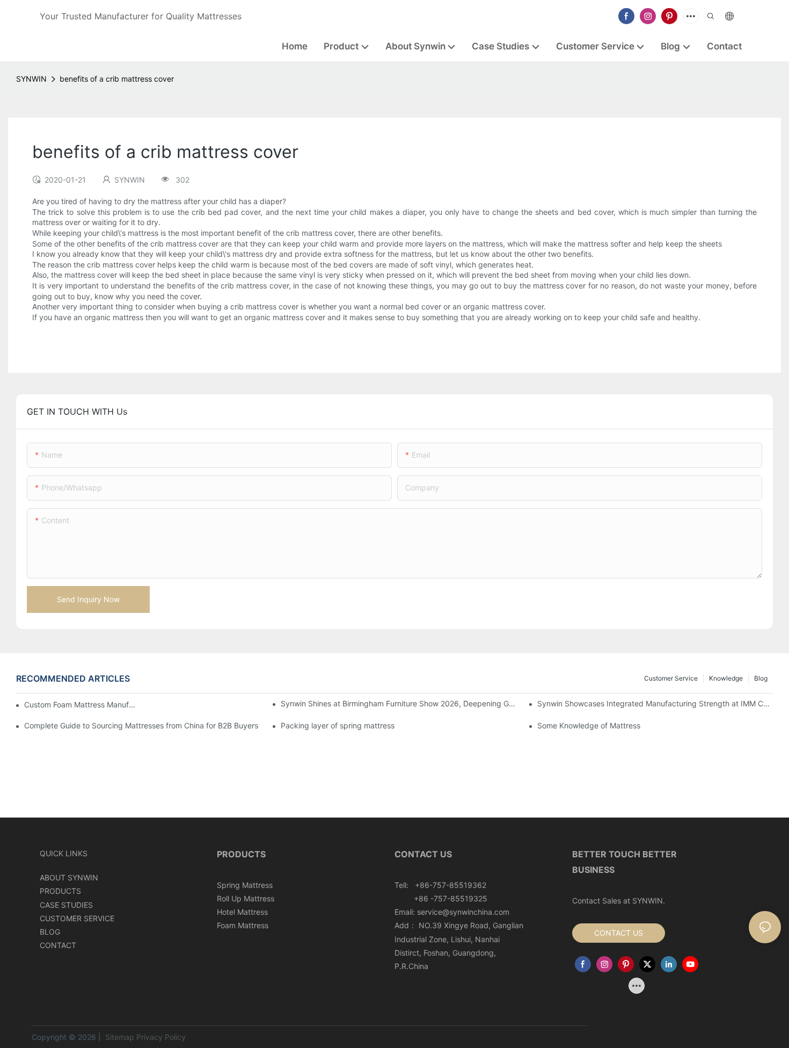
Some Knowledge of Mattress (588, 725)
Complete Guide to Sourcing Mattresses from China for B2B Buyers (141, 725)
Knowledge (726, 678)
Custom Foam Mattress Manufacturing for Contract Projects (81, 704)
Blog (761, 678)
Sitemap (118, 1037)
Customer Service (671, 678)
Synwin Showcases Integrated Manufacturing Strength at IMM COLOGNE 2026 (655, 703)
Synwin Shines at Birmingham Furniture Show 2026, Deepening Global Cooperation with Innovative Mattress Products (398, 703)
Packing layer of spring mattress (337, 725)
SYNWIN (31, 78)
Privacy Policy (161, 1037)
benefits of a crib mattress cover (117, 78)
